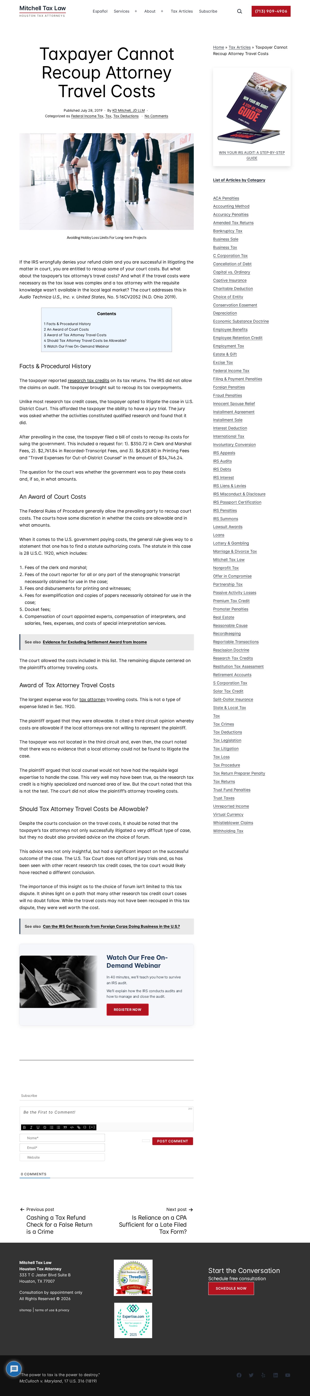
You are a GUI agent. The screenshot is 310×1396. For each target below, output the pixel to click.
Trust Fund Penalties (231, 789)
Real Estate (223, 617)
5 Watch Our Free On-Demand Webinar (76, 346)
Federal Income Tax (87, 116)
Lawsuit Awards (227, 526)
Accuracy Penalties (230, 214)
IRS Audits (222, 461)
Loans (218, 534)
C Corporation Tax (230, 255)
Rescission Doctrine (231, 649)
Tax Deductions (126, 116)
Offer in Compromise (232, 576)
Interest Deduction (230, 428)
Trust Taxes (223, 797)
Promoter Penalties (230, 609)
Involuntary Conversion (234, 444)
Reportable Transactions (236, 641)
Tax (108, 116)
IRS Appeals (224, 452)
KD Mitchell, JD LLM (128, 110)
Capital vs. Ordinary (231, 272)
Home (218, 47)
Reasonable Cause (230, 625)
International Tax (228, 436)
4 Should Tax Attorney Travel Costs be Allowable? (85, 340)
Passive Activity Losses (234, 592)
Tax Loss (221, 756)
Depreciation (225, 313)
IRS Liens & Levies (229, 485)
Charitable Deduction (233, 288)
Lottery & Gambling (231, 543)
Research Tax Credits (233, 658)
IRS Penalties (225, 510)
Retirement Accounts (232, 674)
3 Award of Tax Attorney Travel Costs (75, 335)
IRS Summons (225, 518)
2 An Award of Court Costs (66, 329)
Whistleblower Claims (233, 822)
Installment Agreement (234, 411)
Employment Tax (228, 345)
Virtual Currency (228, 814)
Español (100, 11)
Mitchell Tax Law (229, 559)
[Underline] (38, 1127)
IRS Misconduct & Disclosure (239, 493)
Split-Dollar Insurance (233, 699)
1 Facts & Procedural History (67, 324)
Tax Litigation (226, 748)
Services (121, 11)
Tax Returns (224, 781)
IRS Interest (223, 477)
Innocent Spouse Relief (234, 403)
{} (85, 1127)
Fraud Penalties (227, 395)
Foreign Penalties (229, 387)
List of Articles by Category (239, 180)
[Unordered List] (58, 1127)
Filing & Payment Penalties (237, 378)
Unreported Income (231, 806)
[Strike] (44, 1127)
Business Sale (225, 239)
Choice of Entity (228, 296)
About (149, 11)
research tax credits (88, 380)
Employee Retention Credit (238, 337)
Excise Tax (223, 362)
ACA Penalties (226, 198)
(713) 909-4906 (271, 11)
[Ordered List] (51, 1127)
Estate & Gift (225, 354)
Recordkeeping (227, 633)
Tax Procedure (226, 765)
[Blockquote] (65, 1127)
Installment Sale (227, 419)
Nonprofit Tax (226, 567)
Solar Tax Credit (228, 691)
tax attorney (92, 699)
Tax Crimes (223, 724)
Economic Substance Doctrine (241, 321)
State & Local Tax (229, 707)
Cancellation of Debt (232, 263)
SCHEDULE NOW (231, 1288)
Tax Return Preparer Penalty (239, 773)
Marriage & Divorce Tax (235, 551)
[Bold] (24, 1127)
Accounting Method (231, 206)
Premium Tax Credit (231, 600)
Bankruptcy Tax (227, 230)
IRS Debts (222, 469)
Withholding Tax (228, 830)
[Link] (78, 1127)
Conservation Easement (235, 305)
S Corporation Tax (230, 682)
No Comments (156, 116)
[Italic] (31, 1127)
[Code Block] (72, 1127)
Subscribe (208, 11)
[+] (92, 1127)
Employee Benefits (230, 329)
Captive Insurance (230, 280)
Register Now (127, 1009)
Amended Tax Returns (233, 222)
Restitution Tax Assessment (238, 666)
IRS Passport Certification (237, 502)
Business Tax (225, 247)
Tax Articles (182, 11)
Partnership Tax (228, 584)
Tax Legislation (227, 740)
